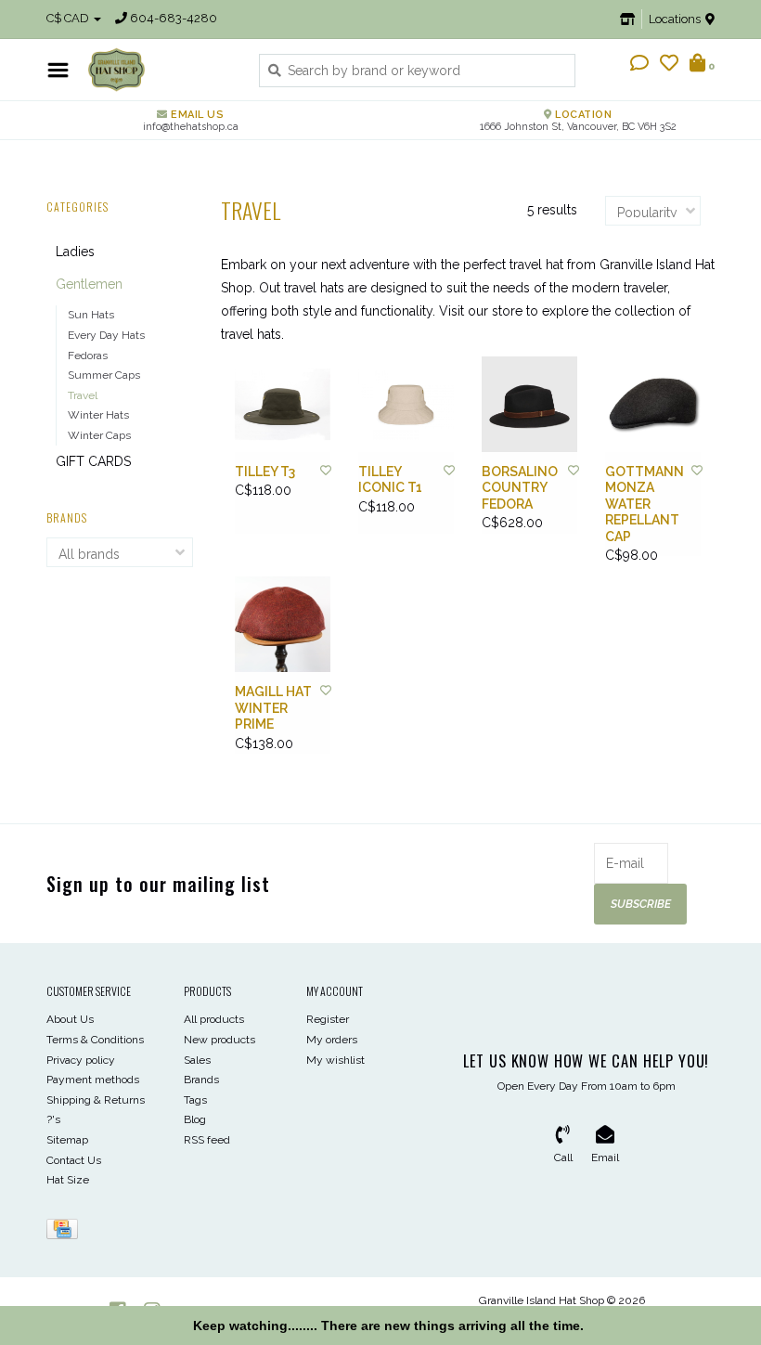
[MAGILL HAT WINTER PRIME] (282, 624)
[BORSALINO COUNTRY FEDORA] (529, 404)
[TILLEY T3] (282, 404)
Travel (82, 395)
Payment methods (92, 1079)
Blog (195, 1119)
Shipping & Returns (95, 1099)
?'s (53, 1119)
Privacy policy (80, 1060)
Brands (201, 1079)
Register (327, 1019)
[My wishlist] (669, 65)
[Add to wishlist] (325, 470)
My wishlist (335, 1060)
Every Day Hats (106, 335)
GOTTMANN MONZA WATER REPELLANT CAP (644, 504)
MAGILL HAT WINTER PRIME (273, 707)
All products (214, 1019)
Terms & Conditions (95, 1039)
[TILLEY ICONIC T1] (406, 404)
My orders (331, 1039)
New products (219, 1039)
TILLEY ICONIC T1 (390, 480)
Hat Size (67, 1179)
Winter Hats (98, 414)
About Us (70, 1019)
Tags (195, 1099)
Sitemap (67, 1139)
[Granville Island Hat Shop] (159, 69)
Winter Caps (99, 435)
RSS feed (207, 1139)
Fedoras (88, 355)
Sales (197, 1060)
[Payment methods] (65, 1232)
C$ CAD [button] (69, 18)
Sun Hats (91, 314)
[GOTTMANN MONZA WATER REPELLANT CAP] (653, 404)
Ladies (75, 251)
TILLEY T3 (265, 471)
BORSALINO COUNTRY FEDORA (520, 487)
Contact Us (73, 1160)
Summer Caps (104, 375)
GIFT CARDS (93, 461)
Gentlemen (89, 284)
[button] (639, 65)
